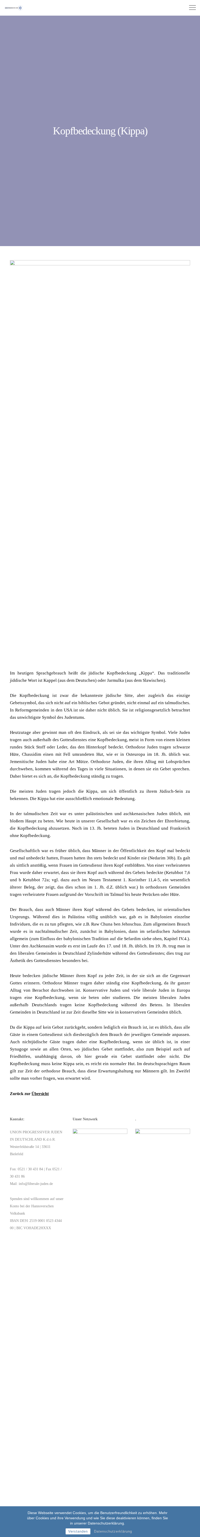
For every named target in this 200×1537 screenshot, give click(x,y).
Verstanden (78, 1531)
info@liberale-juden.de (36, 1184)
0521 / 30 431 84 (30, 1169)
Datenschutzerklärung (113, 1531)
